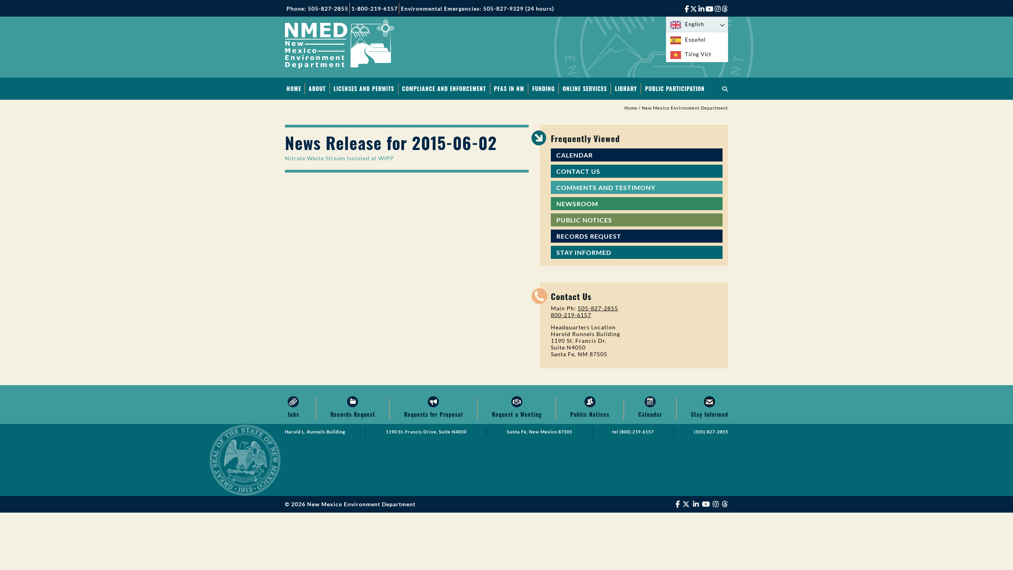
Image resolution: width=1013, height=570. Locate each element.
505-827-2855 (598, 308)
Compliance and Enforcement (444, 88)
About (317, 88)
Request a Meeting (517, 414)
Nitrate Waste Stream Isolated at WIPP (339, 158)
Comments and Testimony (605, 187)
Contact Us (578, 171)
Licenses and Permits (364, 88)
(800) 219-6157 (637, 431)
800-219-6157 (571, 315)
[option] (697, 39)
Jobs (293, 414)
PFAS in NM (509, 88)
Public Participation (675, 88)
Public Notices (584, 220)
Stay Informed (583, 252)
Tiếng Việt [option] (698, 54)
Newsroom (577, 203)
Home (293, 88)
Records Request (588, 236)
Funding (543, 88)
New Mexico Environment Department (685, 108)
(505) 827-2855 (711, 431)
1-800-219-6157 (374, 8)
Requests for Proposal (433, 414)
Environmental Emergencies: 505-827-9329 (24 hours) (477, 8)
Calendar (574, 155)
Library (626, 88)
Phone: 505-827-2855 (317, 8)
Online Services (585, 88)
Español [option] (695, 39)
